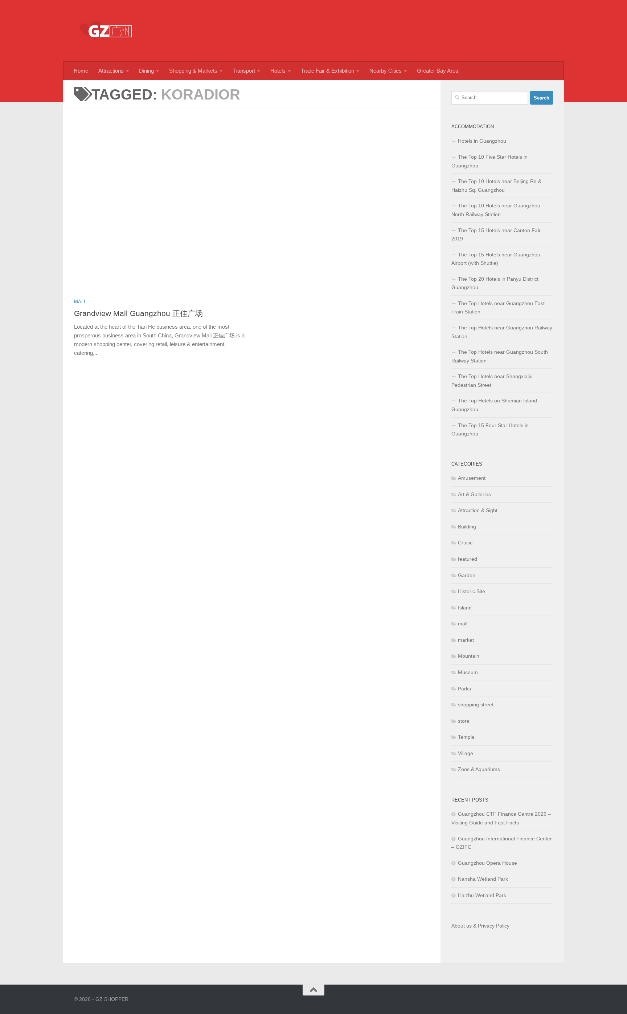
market (466, 640)
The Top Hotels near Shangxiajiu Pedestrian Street (492, 380)
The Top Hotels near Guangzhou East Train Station (498, 307)
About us (461, 926)
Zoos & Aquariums (479, 769)
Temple (466, 737)
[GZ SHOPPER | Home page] (106, 31)
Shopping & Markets (193, 71)
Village (465, 753)
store (464, 721)
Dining (146, 71)
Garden (466, 575)
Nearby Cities (385, 71)
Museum (468, 672)
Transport (244, 71)
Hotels (278, 71)
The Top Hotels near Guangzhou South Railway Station (499, 356)
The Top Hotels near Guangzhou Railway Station (501, 332)
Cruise (465, 542)
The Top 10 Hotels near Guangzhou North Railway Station (495, 210)
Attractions (111, 71)
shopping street (475, 704)
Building (467, 527)
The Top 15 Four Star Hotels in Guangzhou (490, 429)
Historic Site (471, 591)
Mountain (468, 656)
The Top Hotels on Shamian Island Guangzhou (494, 405)
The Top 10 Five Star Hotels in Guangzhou (489, 161)
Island (465, 608)
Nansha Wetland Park (483, 879)
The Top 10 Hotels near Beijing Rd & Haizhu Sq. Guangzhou (496, 185)
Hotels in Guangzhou (482, 141)
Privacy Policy (493, 926)
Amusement (471, 478)
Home (81, 71)
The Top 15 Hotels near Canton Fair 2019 (496, 234)
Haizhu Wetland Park (482, 895)
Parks (464, 688)
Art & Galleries (474, 494)
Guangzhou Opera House (487, 863)
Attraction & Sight (477, 510)
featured (467, 559)
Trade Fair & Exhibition (327, 71)
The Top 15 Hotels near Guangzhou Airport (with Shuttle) (495, 259)
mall (80, 301)
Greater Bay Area (437, 71)
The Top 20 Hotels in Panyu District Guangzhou (494, 283)
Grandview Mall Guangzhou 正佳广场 (138, 313)
